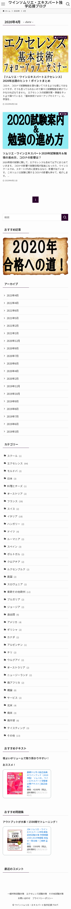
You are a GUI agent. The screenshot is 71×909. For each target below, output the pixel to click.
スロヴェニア (17, 584)
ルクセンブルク (18, 569)
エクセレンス (17, 463)
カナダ (13, 637)
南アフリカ (15, 682)
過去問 (13, 614)
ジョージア (15, 607)
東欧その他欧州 (19, 592)
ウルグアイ (15, 660)
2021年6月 (13, 310)
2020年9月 (13, 348)
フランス (15, 501)
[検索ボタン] (68, 4)
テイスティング (18, 728)
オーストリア (17, 493)
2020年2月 (13, 378)
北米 (11, 705)
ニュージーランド (19, 675)
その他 (13, 735)
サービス (14, 697)
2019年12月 (13, 386)
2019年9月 (13, 401)
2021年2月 (13, 325)
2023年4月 (13, 295)
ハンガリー (15, 524)
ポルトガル (15, 554)
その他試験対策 (56, 893)
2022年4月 (13, 303)
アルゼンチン (17, 644)
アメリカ (14, 622)
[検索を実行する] (64, 217)
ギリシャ (14, 629)
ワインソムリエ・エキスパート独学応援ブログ (35, 4)
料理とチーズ (17, 486)
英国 (11, 576)
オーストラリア (18, 667)
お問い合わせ (24, 898)
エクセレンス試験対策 (36, 893)
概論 (11, 690)
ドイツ (13, 531)
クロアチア (15, 561)
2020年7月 (13, 356)
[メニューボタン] (3, 4)
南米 (11, 713)
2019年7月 (13, 416)
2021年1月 (13, 333)
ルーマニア (15, 539)
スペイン (14, 546)
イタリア (15, 516)
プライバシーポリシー (42, 898)
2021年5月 (13, 318)
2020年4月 (13, 371)
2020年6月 (13, 363)
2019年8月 (13, 409)
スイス (13, 508)
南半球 (13, 720)
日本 (11, 478)
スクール (14, 456)
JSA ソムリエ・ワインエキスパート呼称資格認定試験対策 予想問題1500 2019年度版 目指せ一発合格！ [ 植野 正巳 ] (37, 836)
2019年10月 (13, 393)
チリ (11, 652)
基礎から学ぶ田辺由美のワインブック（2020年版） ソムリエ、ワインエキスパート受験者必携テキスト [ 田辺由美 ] (37, 779)
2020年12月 (13, 340)
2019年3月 (13, 431)
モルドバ (14, 471)
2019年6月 (13, 424)
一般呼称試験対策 (16, 893)
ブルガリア (15, 599)
